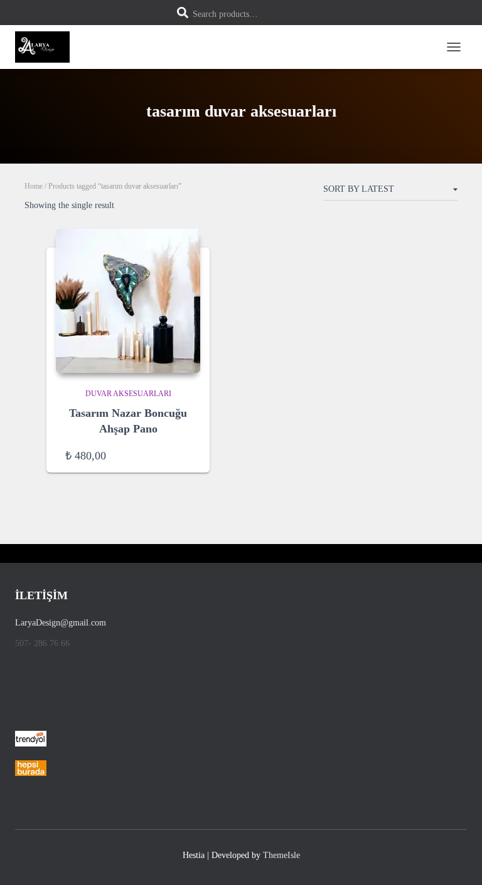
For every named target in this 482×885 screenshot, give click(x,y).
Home (33, 186)
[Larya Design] (47, 47)
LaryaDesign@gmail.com (60, 622)
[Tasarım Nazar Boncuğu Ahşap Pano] (128, 301)
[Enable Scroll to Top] (457, 860)
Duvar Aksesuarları (128, 393)
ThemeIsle (281, 855)
